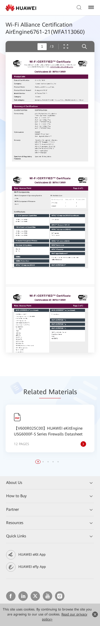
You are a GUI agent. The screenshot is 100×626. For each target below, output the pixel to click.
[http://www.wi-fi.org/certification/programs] (61, 67)
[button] (38, 461)
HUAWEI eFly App (32, 567)
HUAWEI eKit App (32, 554)
